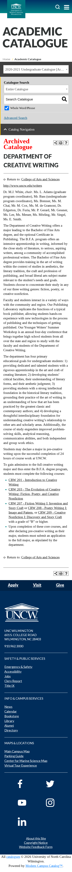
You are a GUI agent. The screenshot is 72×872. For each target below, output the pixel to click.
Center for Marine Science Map (25, 761)
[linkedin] (27, 821)
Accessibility (12, 671)
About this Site (36, 838)
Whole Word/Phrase (22, 108)
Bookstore (11, 716)
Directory (11, 730)
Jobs (7, 676)
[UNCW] (16, 9)
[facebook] (27, 784)
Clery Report (13, 681)
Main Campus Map (17, 751)
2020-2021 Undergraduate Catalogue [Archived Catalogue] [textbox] (37, 69)
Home (6, 59)
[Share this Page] (55, 143)
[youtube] (27, 803)
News (8, 707)
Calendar (10, 711)
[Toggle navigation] (66, 8)
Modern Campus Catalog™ (44, 866)
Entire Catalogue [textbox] (17, 89)
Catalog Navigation (22, 129)
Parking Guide (14, 756)
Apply (13, 585)
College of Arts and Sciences (40, 179)
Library (9, 721)
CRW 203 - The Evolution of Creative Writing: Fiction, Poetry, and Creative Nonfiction (34, 494)
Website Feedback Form (35, 847)
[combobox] (36, 69)
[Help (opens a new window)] (66, 143)
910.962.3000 (13, 646)
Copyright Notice (36, 843)
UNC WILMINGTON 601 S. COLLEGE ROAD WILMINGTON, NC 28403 (22, 635)
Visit (37, 585)
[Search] (64, 99)
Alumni (9, 725)
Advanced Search (15, 118)
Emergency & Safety (18, 667)
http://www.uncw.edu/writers (22, 185)
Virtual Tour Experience (20, 765)
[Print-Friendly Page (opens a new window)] (61, 143)
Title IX (9, 686)
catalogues (13, 857)
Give (60, 585)
